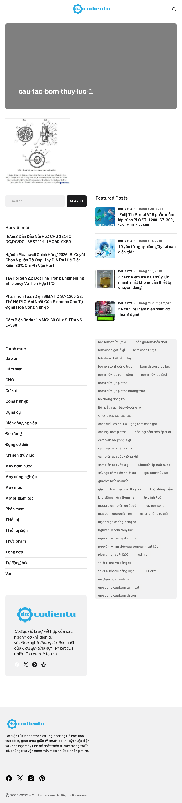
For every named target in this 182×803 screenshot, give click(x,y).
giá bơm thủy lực (156, 473)
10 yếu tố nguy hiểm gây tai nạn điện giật (146, 249)
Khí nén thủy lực (19, 455)
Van (8, 573)
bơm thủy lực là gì (154, 374)
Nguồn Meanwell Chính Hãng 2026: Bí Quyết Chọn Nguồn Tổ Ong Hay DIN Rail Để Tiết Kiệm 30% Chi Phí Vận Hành (45, 260)
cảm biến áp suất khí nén (116, 448)
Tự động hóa (17, 563)
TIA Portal (150, 571)
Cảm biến (13, 369)
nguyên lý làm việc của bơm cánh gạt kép (128, 546)
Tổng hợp (14, 552)
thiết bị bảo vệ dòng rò (114, 563)
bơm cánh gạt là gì (111, 350)
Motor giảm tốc (19, 498)
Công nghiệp (17, 401)
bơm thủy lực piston (112, 383)
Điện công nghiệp (21, 423)
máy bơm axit (154, 505)
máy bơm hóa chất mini (115, 513)
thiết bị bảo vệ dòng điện (116, 571)
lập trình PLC (151, 497)
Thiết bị (12, 520)
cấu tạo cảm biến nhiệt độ (117, 473)
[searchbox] (35, 201)
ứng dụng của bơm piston (117, 595)
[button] (8, 9)
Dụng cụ (13, 412)
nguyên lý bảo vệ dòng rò (117, 538)
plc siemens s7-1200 (113, 554)
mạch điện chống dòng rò (117, 522)
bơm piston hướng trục (115, 366)
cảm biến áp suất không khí (118, 456)
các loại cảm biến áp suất (153, 432)
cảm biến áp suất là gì (113, 465)
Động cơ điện (17, 444)
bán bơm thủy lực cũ (113, 342)
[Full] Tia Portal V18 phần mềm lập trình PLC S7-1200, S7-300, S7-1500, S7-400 (146, 219)
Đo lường (13, 433)
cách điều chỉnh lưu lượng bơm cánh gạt (127, 424)
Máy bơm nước (18, 466)
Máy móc (13, 487)
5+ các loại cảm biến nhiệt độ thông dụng (144, 311)
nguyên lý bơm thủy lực (115, 530)
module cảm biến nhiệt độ (117, 505)
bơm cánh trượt (144, 350)
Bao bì (11, 358)
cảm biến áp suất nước (154, 465)
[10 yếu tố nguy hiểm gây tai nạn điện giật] (105, 248)
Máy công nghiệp (21, 477)
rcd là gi (142, 554)
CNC (9, 380)
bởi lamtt (125, 208)
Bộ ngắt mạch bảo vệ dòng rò (119, 407)
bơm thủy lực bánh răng (115, 374)
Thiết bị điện (16, 530)
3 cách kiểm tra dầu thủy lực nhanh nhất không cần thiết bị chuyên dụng (144, 282)
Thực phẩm (15, 541)
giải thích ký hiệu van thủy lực (120, 489)
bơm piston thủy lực (155, 366)
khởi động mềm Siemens (116, 497)
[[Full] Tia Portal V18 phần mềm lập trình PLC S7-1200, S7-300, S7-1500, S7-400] (105, 216)
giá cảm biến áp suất (113, 481)
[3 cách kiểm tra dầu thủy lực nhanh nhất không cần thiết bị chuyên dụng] (105, 279)
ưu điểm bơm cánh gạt (114, 579)
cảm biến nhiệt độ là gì (114, 440)
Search (76, 201)
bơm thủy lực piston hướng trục (121, 391)
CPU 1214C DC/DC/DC (114, 415)
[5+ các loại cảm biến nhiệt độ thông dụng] (105, 311)
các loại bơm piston (112, 432)
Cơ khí (11, 390)
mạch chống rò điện (154, 513)
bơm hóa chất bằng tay (115, 358)
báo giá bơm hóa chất (151, 342)
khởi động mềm (161, 489)
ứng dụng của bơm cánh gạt (118, 587)
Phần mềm (15, 509)
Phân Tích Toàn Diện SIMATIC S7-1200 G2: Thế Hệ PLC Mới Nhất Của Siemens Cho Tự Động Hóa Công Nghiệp (44, 302)
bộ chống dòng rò (111, 399)
